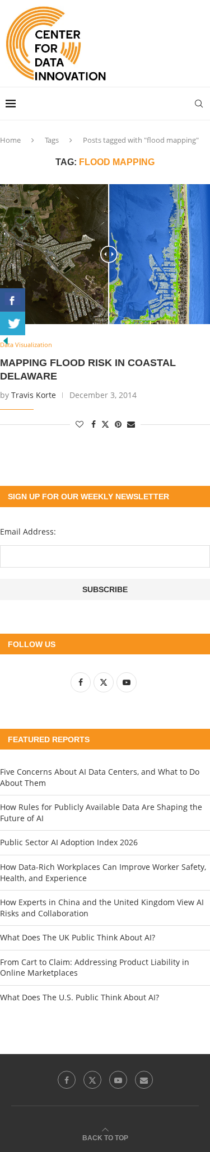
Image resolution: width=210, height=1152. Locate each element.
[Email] (144, 1080)
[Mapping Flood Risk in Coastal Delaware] (105, 254)
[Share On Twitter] (12, 323)
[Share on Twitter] (105, 424)
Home (10, 140)
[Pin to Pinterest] (118, 424)
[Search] (198, 103)
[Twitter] (92, 1080)
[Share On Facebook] (12, 300)
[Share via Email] (131, 424)
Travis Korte (33, 395)
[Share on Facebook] (93, 424)
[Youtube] (118, 1080)
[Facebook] (67, 1080)
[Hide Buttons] (5, 340)
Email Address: (28, 531)
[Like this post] (79, 424)
